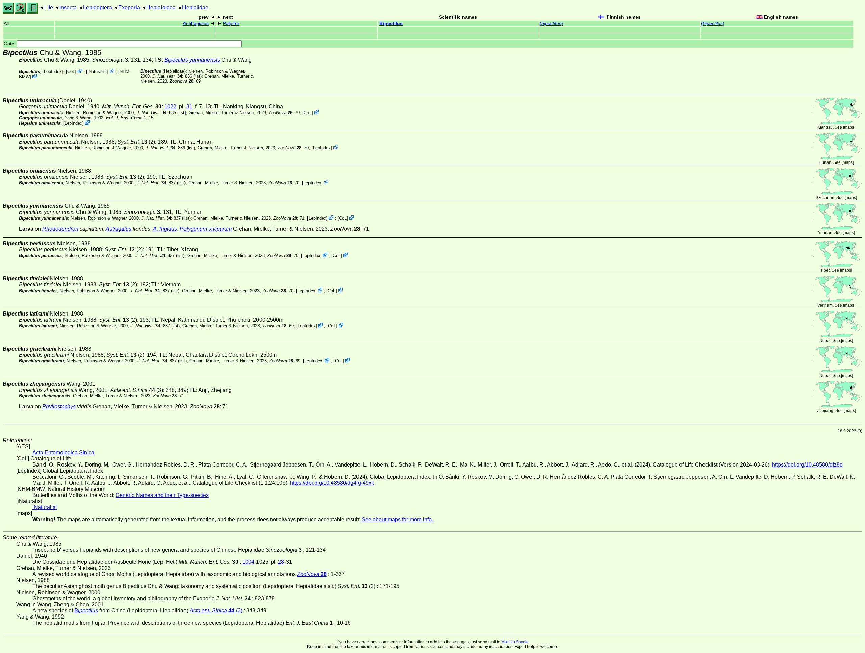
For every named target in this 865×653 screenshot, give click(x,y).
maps (849, 127)
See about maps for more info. (397, 519)
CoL (71, 71)
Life (48, 7)
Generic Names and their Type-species (162, 495)
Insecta (68, 7)
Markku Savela (515, 641)
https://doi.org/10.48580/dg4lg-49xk (332, 483)
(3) (136, 390)
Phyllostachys (59, 406)
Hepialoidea (161, 7)
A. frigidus (165, 229)
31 (189, 106)
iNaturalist (97, 71)
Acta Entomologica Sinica (63, 452)
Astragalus (118, 229)
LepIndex (53, 71)
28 (281, 562)
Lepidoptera (97, 7)
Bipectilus (391, 23)
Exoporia (129, 7)
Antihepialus (196, 23)
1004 (248, 562)
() (551, 23)
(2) (136, 142)
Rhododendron (60, 229)
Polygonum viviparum (206, 229)
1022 (170, 106)
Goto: (10, 43)
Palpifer (231, 23)
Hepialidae (195, 7)
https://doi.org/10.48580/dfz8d (807, 465)
